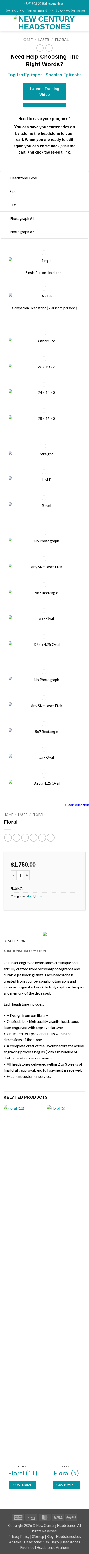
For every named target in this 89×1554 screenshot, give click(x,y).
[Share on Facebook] (16, 838)
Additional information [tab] (25, 951)
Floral (62, 39)
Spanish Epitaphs (64, 74)
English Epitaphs (24, 74)
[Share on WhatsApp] (8, 838)
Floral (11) (22, 1473)
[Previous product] (49, 48)
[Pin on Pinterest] (42, 838)
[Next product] (40, 48)
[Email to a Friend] (33, 838)
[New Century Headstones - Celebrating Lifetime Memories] (45, 22)
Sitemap (38, 1536)
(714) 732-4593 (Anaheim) (67, 11)
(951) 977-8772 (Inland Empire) (26, 11)
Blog (50, 1536)
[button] (6, 23)
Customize (23, 1485)
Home (26, 39)
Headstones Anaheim (53, 1547)
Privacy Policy (18, 1536)
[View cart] (83, 23)
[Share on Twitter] (25, 838)
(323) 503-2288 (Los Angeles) (43, 3)
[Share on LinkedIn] (51, 838)
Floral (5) (66, 1473)
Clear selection (77, 804)
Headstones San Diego (41, 1542)
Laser (43, 39)
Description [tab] (14, 941)
